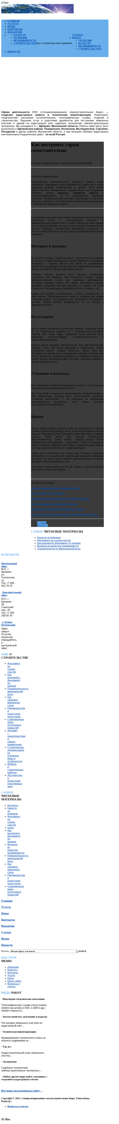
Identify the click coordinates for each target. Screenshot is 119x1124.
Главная (13, 21)
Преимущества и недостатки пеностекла (16, 712)
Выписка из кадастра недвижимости (58, 546)
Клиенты (12, 970)
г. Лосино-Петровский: (8, 623)
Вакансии (14, 32)
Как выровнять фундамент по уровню (59, 543)
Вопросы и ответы (13, 985)
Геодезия (20, 37)
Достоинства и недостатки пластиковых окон (14, 781)
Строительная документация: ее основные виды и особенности (15, 754)
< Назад (41, 522)
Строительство (25, 43)
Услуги (12, 23)
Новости (13, 51)
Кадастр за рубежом (48, 537)
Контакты (14, 29)
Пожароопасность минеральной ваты (59, 548)
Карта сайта (14, 981)
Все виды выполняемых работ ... (21, 1091)
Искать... (6, 951)
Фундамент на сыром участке (54, 540)
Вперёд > (42, 525)
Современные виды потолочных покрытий (15, 723)
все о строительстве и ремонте (54, 43)
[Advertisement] (54, 86)
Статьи (77, 35)
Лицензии (13, 967)
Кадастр (20, 35)
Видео (76, 37)
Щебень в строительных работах (15, 768)
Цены (11, 26)
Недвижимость (25, 40)
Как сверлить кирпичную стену (13, 701)
